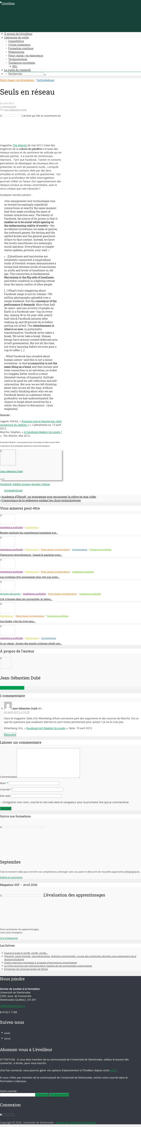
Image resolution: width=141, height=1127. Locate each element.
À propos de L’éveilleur (18, 34)
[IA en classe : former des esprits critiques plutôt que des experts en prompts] (7, 634)
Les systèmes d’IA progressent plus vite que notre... (30, 577)
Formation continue (20, 48)
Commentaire (8, 777)
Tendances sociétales (21, 62)
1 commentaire (8, 106)
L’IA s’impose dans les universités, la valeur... (26, 599)
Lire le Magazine (9, 938)
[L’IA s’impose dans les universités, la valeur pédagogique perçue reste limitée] (7, 590)
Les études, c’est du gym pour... (18, 621)
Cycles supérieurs (19, 44)
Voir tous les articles (12, 688)
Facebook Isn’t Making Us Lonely (45, 728)
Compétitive (16, 41)
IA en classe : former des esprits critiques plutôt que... (31, 643)
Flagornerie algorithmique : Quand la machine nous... (31, 554)
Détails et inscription (11, 877)
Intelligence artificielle (11, 527)
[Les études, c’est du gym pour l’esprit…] (7, 612)
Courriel (6, 789)
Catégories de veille (16, 37)
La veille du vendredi (17, 70)
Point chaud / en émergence (25, 55)
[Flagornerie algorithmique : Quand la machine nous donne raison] (7, 546)
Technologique (17, 59)
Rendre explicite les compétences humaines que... (29, 532)
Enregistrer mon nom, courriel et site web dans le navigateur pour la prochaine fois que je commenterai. (66, 802)
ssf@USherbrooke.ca (12, 1006)
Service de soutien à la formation (76, 1122)
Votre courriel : (9, 1091)
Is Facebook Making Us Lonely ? (43, 432)
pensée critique (40, 484)
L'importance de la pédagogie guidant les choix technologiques (25, 446)
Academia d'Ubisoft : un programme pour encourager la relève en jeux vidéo (30, 442)
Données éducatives (10, 593)
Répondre (10, 734)
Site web (5, 796)
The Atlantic (19, 145)
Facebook (5, 484)
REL (14, 66)
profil (113, 1070)
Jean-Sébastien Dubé (15, 109)
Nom (4, 783)
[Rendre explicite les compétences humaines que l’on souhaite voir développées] (7, 523)
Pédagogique (16, 52)
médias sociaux (21, 484)
